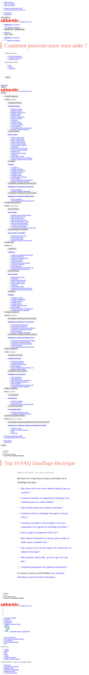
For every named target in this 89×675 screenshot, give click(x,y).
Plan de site (7, 665)
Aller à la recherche (9, 5)
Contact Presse (8, 621)
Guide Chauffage (16, 126)
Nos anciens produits (10, 618)
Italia (5, 652)
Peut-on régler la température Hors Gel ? (39, 532)
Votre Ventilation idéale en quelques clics (22, 385)
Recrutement (7, 622)
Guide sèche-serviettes (17, 239)
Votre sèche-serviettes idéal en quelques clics (23, 228)
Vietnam (6, 651)
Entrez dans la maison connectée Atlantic (22, 404)
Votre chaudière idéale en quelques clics (22, 180)
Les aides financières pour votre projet (14, 10)
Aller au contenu (8, 2)
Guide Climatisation (16, 189)
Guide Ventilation (16, 366)
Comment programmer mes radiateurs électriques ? (44, 567)
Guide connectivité (16, 402)
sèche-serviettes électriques (42, 577)
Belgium (6, 649)
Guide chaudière (15, 178)
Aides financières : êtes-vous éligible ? (21, 158)
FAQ (5, 643)
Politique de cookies (9, 671)
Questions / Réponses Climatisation (21, 191)
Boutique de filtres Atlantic (18, 369)
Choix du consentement (10, 673)
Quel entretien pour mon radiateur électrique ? (42, 507)
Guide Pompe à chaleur (17, 156)
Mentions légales (8, 668)
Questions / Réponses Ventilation (20, 386)
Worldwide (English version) (12, 659)
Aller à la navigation (9, 3)
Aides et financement (10, 637)
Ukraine (6, 656)
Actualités (7, 619)
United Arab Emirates (10, 657)
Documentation (8, 640)
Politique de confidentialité (11, 669)
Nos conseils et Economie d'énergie (14, 639)
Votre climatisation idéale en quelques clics (23, 200)
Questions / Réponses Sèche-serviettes (21, 240)
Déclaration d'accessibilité (11, 666)
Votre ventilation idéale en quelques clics (22, 367)
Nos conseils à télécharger (11, 642)
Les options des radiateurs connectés (21, 414)
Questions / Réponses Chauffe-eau (20, 269)
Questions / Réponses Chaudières (20, 181)
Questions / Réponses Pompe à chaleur (21, 159)
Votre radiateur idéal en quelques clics (21, 128)
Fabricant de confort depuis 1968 (13, 8)
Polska (6, 654)
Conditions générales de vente (12, 624)
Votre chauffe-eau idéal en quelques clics (22, 267)
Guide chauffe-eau (16, 266)
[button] (11, 96)
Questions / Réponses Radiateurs (20, 129)
